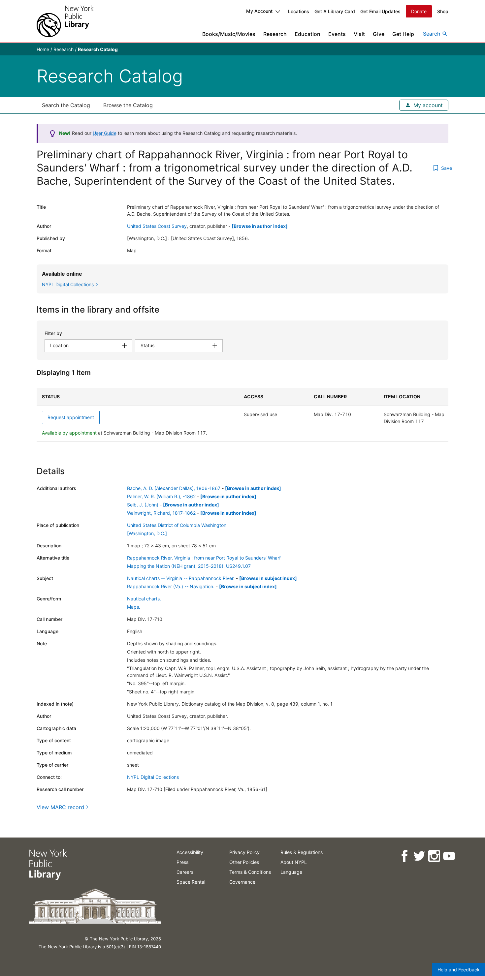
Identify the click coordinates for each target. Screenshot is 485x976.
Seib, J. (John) (142, 504)
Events (337, 34)
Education (307, 34)
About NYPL (293, 862)
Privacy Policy (244, 852)
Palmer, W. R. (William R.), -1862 (161, 496)
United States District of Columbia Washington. (177, 525)
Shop (442, 11)
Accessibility (190, 852)
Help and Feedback (458, 969)
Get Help (403, 34)
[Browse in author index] (260, 226)
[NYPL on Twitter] (418, 856)
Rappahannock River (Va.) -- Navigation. (170, 586)
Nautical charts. (144, 598)
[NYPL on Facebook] (404, 856)
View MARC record (60, 807)
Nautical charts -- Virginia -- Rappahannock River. (181, 578)
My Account (259, 11)
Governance (242, 882)
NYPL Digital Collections (153, 777)
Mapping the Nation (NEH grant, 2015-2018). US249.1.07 (189, 566)
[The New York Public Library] (65, 21)
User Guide (104, 133)
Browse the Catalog (128, 105)
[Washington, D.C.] (147, 533)
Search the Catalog (66, 105)
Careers (185, 872)
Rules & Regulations (301, 852)
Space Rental (191, 882)
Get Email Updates (380, 11)
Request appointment (71, 417)
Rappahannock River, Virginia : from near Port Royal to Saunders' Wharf (204, 558)
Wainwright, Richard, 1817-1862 (161, 513)
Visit (359, 34)
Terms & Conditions (250, 872)
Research (275, 34)
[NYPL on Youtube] (448, 856)
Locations (298, 11)
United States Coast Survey (157, 226)
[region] (242, 414)
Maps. (133, 607)
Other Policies (244, 862)
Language (291, 872)
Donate (419, 11)
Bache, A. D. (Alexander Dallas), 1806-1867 (173, 488)
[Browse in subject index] (268, 578)
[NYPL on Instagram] (433, 856)
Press (182, 862)
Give (378, 34)
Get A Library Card (334, 11)
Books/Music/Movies (228, 34)
